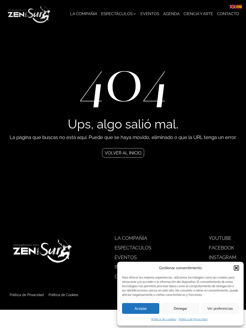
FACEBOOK (221, 248)
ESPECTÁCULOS (133, 248)
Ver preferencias (220, 308)
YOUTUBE (220, 238)
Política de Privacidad (193, 319)
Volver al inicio (123, 152)
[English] (233, 6)
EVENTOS (126, 257)
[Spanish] (239, 6)
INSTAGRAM (222, 257)
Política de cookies (163, 319)
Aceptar (141, 308)
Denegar (180, 308)
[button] (236, 268)
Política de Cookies (63, 295)
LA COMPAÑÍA (131, 238)
